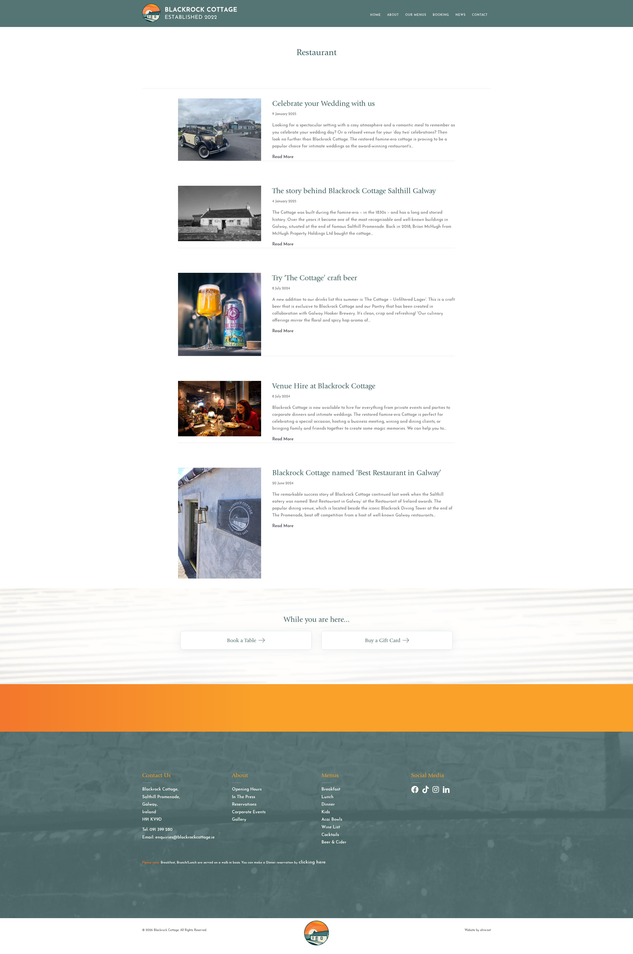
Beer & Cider (333, 842)
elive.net (485, 930)
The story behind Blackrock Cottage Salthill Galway (354, 190)
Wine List (330, 827)
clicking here (312, 862)
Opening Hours (247, 789)
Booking (441, 15)
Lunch (327, 797)
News (460, 15)
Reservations (244, 804)
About (393, 15)
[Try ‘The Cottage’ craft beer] (219, 314)
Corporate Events (249, 812)
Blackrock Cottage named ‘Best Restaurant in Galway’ (356, 472)
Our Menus (415, 15)
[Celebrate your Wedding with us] (219, 129)
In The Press (243, 797)
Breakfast (330, 789)
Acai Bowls (331, 819)
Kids (325, 812)
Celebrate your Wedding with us (323, 103)
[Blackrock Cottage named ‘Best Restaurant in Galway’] (219, 523)
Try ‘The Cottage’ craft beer (314, 278)
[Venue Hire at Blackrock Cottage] (219, 408)
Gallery (239, 819)
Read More (283, 157)
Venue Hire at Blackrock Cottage (323, 386)
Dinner (328, 804)
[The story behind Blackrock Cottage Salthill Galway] (219, 213)
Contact (480, 15)
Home (375, 15)
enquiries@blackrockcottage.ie (185, 837)
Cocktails (330, 835)
